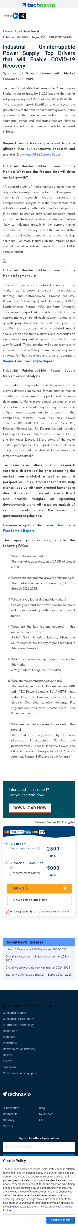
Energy (7, 1061)
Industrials (10, 1043)
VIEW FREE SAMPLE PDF (30, 900)
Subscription (11, 1108)
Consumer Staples (14, 1012)
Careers (8, 1126)
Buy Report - (23, 846)
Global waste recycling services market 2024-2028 (38, 967)
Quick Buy (20, 888)
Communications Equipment (21, 1073)
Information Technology (18, 1024)
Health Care (10, 1031)
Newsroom (47, 1114)
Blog (43, 1108)
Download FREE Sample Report (39, 154)
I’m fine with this (60, 1219)
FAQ (43, 1120)
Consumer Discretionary (18, 1018)
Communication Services (19, 1049)
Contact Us (10, 1114)
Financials (9, 1067)
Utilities (7, 1055)
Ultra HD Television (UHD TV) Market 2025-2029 (36, 949)
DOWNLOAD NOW (30, 807)
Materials (9, 1037)
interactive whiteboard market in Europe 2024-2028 (39, 974)
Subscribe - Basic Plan (26, 863)
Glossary (8, 1120)
